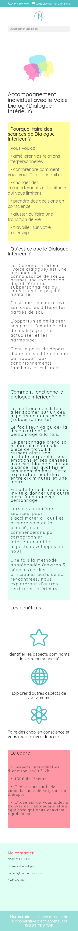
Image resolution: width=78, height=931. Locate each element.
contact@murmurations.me (25, 873)
